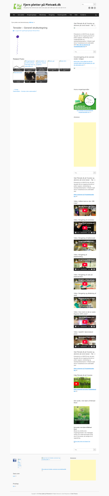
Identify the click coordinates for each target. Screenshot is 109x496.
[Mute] (91, 232)
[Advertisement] (85, 144)
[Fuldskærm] (94, 232)
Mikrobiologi (42, 14)
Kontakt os (83, 14)
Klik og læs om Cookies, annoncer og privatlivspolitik (54, 469)
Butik (76, 14)
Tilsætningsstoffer (62, 14)
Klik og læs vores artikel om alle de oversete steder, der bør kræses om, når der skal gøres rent (84, 63)
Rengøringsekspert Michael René (31, 30)
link (14, 486)
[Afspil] (75, 232)
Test (71, 14)
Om (14, 14)
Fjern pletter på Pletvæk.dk (42, 4)
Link (14, 476)
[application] (85, 228)
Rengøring (51, 14)
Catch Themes (74, 493)
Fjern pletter (21, 14)
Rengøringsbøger (31, 14)
